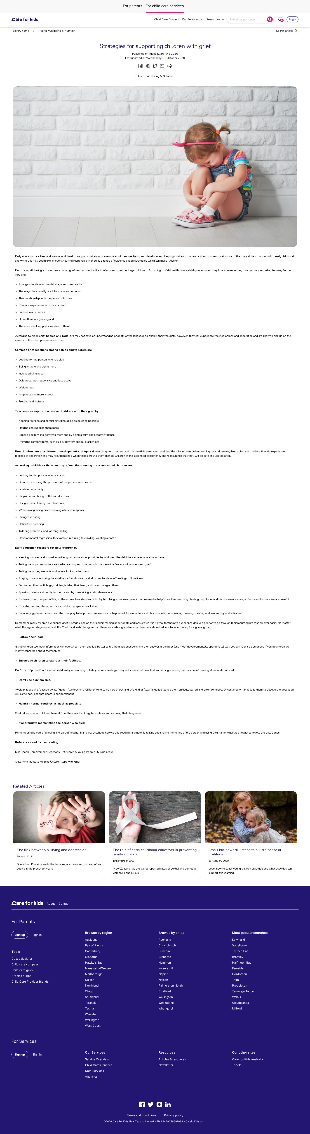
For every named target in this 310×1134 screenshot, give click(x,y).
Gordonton (239, 974)
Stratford (165, 991)
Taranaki (91, 1002)
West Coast (93, 1025)
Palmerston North (171, 985)
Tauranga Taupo (243, 991)
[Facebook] (142, 1104)
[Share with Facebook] (140, 66)
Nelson (89, 980)
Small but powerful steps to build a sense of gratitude (244, 852)
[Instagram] (159, 1104)
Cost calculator (21, 958)
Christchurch (167, 945)
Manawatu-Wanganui (99, 968)
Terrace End (240, 951)
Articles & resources (172, 1059)
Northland (92, 985)
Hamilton (165, 962)
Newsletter (166, 1065)
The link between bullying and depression (51, 849)
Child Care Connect (166, 19)
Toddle (236, 1065)
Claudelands (240, 1002)
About (51, 903)
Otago (89, 991)
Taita (235, 980)
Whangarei (166, 1008)
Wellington (92, 1020)
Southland (92, 997)
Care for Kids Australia (247, 1059)
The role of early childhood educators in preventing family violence (155, 852)
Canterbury (92, 951)
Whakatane (166, 1002)
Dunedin (164, 951)
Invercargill (166, 968)
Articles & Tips (21, 976)
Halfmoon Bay (241, 962)
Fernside (237, 968)
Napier (163, 974)
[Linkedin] (168, 1104)
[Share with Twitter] (155, 66)
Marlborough (93, 974)
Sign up (20, 935)
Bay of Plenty (94, 945)
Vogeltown (239, 945)
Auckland (91, 939)
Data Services (94, 1071)
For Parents (23, 921)
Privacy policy (173, 1115)
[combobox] (247, 19)
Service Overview (97, 1059)
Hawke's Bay (93, 962)
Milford (237, 1008)
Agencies (91, 1076)
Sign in (37, 935)
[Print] (169, 66)
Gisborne (91, 957)
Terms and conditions (141, 1115)
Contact (63, 903)
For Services (24, 1041)
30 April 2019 (24, 856)
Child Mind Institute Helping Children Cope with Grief (47, 762)
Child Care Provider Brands (29, 981)
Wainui (236, 997)
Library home (21, 31)
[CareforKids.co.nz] (24, 19)
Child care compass (24, 964)
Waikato (90, 1014)
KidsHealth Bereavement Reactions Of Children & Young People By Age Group (64, 752)
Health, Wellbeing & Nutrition (56, 31)
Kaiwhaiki (238, 939)
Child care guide (22, 970)
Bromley (237, 957)
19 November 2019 (123, 861)
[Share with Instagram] (148, 66)
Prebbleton (239, 985)
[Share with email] (162, 66)
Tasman (90, 1008)
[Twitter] (151, 1104)
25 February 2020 (218, 861)
